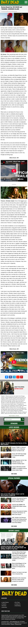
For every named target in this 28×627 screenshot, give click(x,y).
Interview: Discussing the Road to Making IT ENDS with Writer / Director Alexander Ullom (19, 500)
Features (4, 604)
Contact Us (17, 604)
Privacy (12, 624)
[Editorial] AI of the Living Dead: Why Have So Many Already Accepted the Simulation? (19, 579)
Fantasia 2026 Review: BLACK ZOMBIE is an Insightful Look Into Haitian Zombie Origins (19, 468)
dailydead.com (15, 621)
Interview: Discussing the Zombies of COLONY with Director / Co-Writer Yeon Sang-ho (19, 513)
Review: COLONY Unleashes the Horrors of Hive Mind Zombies (14, 443)
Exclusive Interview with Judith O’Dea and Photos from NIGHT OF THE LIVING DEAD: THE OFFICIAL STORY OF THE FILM (13, 548)
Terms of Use (18, 624)
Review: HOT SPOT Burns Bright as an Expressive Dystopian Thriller (19, 455)
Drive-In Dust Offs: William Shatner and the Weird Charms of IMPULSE (12, 494)
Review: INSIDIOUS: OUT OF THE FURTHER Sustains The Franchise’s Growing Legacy (19, 462)
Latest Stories (5, 602)
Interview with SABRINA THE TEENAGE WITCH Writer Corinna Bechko (19, 506)
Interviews (4, 607)
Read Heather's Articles (14, 415)
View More (14, 474)
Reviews (4, 605)
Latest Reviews (14, 427)
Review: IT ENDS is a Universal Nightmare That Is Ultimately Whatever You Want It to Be (19, 449)
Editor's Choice (14, 530)
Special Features (14, 478)
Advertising (17, 605)
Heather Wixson (13, 11)
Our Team (17, 602)
